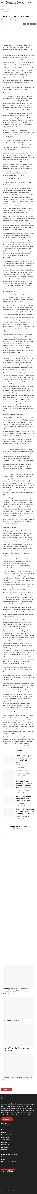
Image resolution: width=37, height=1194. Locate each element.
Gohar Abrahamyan (11, 20)
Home (2, 9)
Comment (6, 1090)
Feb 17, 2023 (21, 792)
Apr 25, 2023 (21, 767)
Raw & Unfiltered (6, 1137)
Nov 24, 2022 (21, 805)
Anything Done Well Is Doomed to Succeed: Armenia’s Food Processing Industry (16, 990)
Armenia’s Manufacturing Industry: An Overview (17, 1078)
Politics (3, 1130)
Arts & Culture (5, 1139)
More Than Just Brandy (24, 771)
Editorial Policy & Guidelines (9, 1162)
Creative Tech (5, 1144)
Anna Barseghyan (21, 765)
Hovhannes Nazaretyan (22, 773)
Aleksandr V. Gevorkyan (22, 816)
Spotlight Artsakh (6, 1135)
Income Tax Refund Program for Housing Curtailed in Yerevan (24, 798)
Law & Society (5, 1147)
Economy (8, 9)
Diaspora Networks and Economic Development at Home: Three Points (25, 811)
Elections (4, 1142)
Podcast (3, 1159)
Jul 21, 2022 (21, 818)
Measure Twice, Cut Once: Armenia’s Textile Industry (16, 1049)
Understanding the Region (9, 1154)
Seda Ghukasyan (20, 803)
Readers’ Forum (5, 1157)
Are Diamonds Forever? (11, 1020)
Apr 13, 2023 (21, 775)
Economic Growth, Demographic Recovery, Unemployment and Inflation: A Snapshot (25, 784)
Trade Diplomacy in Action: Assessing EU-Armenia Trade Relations (24, 758)
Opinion (3, 1132)
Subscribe (7, 1119)
